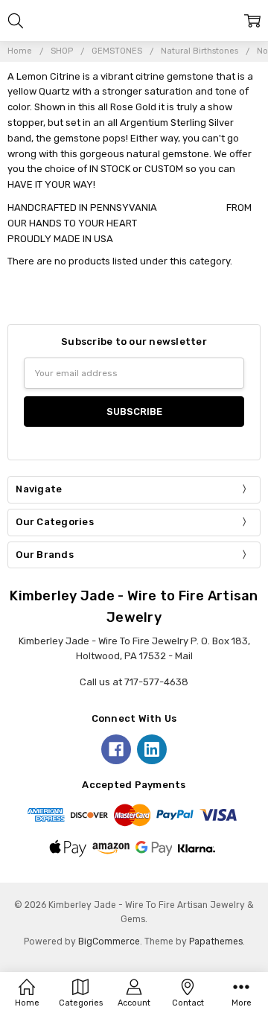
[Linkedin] (152, 749)
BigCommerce (109, 941)
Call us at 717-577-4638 (134, 681)
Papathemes (216, 941)
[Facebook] (116, 749)
